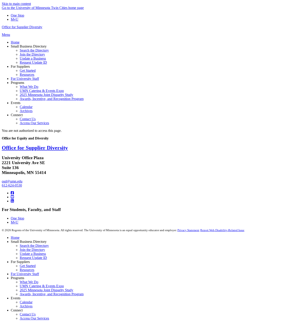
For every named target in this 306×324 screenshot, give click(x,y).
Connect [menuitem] (17, 115)
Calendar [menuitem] (26, 107)
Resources (27, 270)
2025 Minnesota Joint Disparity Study (46, 290)
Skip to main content (16, 4)
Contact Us (28, 314)
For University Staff (25, 274)
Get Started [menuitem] (28, 70)
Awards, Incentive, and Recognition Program (52, 294)
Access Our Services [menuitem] (34, 123)
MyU (14, 19)
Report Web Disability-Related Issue (222, 230)
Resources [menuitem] (27, 74)
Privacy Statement (188, 230)
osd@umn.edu (12, 181)
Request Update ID (33, 258)
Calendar (26, 302)
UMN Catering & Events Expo (42, 286)
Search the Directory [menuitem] (34, 50)
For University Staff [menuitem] (25, 78)
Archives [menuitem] (26, 111)
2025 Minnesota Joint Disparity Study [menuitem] (46, 95)
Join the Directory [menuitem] (32, 54)
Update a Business (33, 254)
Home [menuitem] (15, 42)
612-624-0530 (12, 185)
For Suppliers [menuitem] (20, 66)
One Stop (17, 15)
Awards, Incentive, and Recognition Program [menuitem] (52, 99)
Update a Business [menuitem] (33, 58)
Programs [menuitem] (17, 83)
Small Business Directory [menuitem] (29, 46)
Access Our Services (34, 318)
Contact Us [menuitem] (28, 119)
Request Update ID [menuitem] (33, 62)
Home (15, 237)
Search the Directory (34, 246)
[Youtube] (12, 197)
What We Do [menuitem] (29, 87)
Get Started (28, 266)
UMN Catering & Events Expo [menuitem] (42, 91)
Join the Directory (32, 250)
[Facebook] (12, 193)
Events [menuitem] (15, 103)
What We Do (29, 282)
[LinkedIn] (12, 201)
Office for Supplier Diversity (22, 27)
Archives (26, 306)
